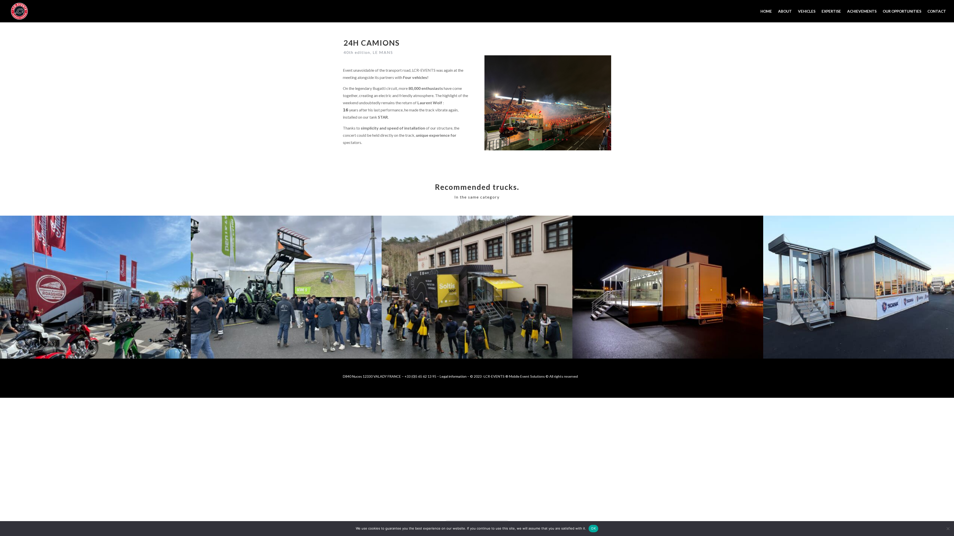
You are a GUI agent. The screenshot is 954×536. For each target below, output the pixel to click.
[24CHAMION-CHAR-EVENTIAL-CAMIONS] (547, 150)
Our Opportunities (902, 11)
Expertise (831, 11)
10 (567, 139)
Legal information (453, 376)
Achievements (861, 11)
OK (593, 528)
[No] (947, 528)
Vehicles (806, 11)
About (785, 11)
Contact (936, 11)
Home (766, 11)
